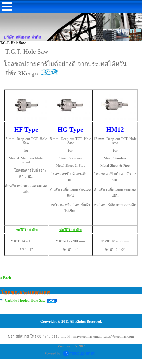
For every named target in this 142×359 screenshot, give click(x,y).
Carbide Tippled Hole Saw (25, 300)
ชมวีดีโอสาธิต (26, 230)
